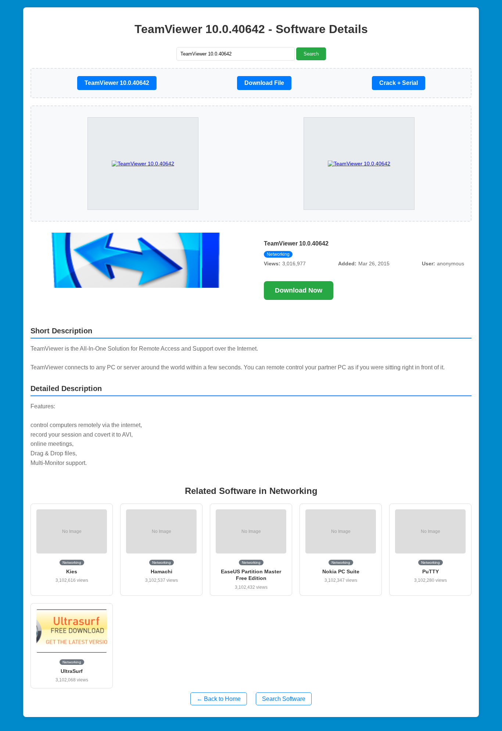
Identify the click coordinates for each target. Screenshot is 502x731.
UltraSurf (72, 671)
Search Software (283, 699)
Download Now (298, 290)
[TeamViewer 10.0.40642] (359, 163)
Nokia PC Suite (340, 571)
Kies (71, 571)
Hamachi (161, 571)
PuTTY (430, 571)
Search (311, 54)
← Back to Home (219, 699)
